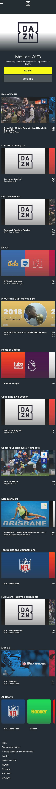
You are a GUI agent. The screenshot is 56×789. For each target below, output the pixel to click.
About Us (6, 773)
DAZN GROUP (9, 760)
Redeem (6, 769)
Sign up (28, 70)
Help (4, 742)
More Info (28, 78)
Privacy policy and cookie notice (17, 751)
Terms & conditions (11, 747)
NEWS (5, 764)
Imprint (5, 756)
